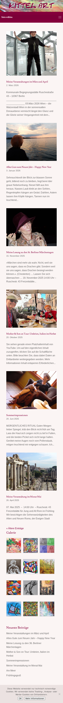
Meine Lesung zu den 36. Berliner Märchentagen (29, 252)
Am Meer (11, 670)
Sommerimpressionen (17, 415)
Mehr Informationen (34, 698)
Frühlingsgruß (13, 675)
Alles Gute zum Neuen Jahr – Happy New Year (28, 167)
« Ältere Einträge (15, 528)
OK (20, 698)
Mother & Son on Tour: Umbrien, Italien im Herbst (31, 333)
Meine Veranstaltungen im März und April (27, 81)
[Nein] (59, 694)
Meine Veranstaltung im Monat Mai (23, 496)
